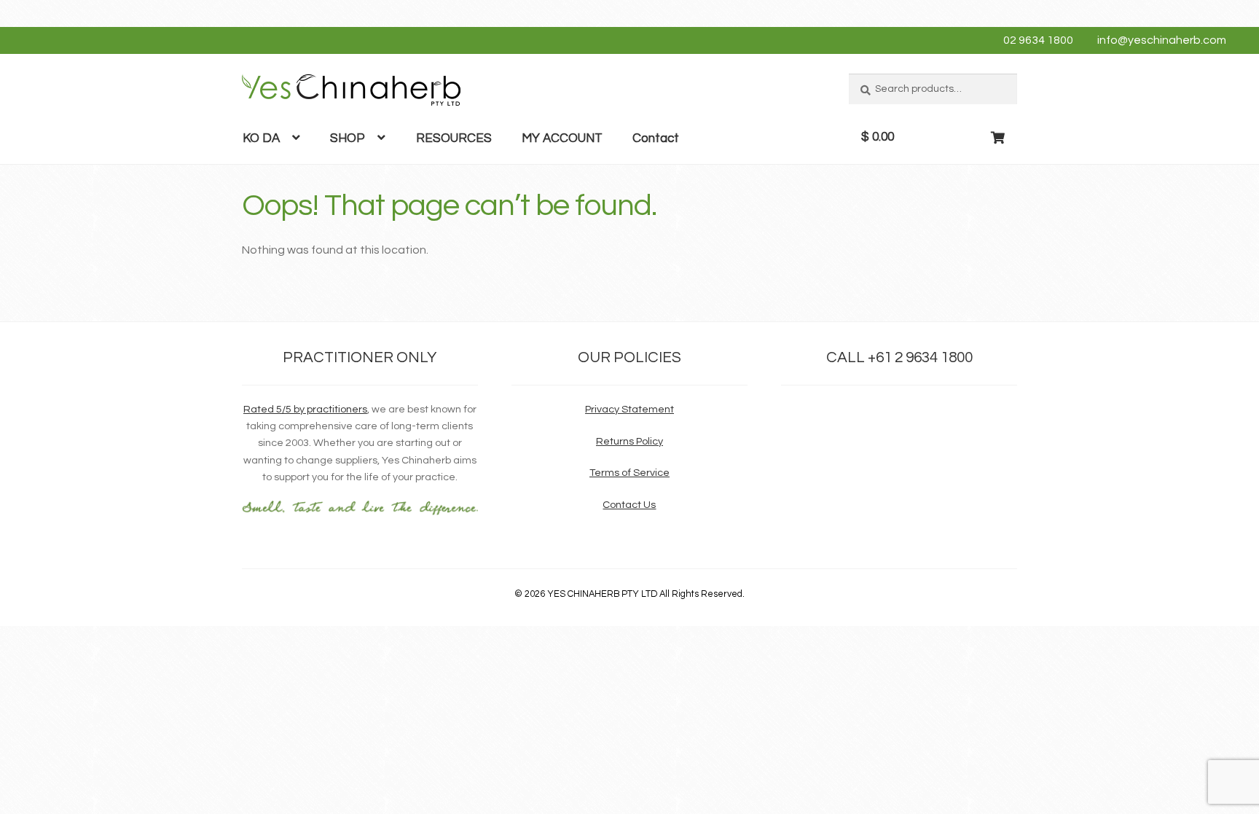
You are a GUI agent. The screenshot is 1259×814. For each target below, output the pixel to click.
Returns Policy (629, 441)
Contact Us (629, 504)
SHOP (347, 138)
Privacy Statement (629, 409)
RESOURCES (454, 138)
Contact (655, 138)
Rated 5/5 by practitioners (305, 409)
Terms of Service (629, 472)
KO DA (261, 138)
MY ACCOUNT (562, 138)
